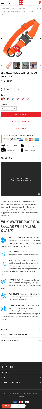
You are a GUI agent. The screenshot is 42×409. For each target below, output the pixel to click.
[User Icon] (33, 3)
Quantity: (4, 104)
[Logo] (21, 2)
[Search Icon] (9, 3)
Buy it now (21, 129)
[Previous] (3, 39)
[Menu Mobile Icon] (2, 2)
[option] (21, 38)
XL (18, 89)
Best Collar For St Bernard (16, 9)
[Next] (39, 39)
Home (3, 9)
